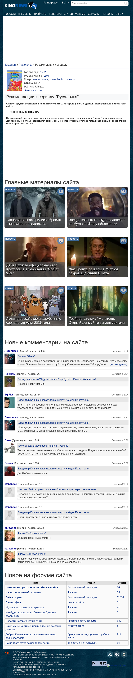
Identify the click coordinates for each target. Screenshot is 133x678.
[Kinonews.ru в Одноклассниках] (124, 654)
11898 (120, 597)
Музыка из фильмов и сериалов (25, 607)
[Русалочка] (15, 80)
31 (118, 602)
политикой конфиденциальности (29, 664)
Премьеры (24, 14)
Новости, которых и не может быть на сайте (32, 587)
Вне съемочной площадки (82, 587)
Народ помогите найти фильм (23, 592)
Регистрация (50, 2)
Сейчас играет (14, 597)
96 (118, 642)
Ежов (8, 440)
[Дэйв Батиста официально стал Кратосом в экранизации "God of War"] (35, 257)
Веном (9, 463)
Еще (119, 14)
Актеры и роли (33, 90)
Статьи (68, 14)
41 (118, 607)
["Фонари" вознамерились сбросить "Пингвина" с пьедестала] (35, 207)
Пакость (10, 373)
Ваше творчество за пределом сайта (28, 642)
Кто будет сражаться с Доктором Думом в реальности (31, 614)
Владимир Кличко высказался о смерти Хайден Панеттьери (53, 399)
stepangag (11, 483)
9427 (120, 620)
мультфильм (40, 79)
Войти (65, 2)
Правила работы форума (82, 620)
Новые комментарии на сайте (46, 342)
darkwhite (10, 527)
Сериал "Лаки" (26, 356)
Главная (10, 64)
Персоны (107, 14)
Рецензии (55, 14)
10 (118, 592)
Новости (10, 14)
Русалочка (25, 64)
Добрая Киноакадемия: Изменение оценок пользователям (31, 636)
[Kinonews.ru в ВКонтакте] (117, 654)
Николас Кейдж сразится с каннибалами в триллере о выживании (56, 489)
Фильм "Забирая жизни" (31, 533)
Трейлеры (40, 14)
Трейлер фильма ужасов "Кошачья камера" (43, 445)
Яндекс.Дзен (13, 602)
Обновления (40, 652)
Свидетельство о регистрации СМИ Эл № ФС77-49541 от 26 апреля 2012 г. (43, 671)
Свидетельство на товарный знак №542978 (34, 674)
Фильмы (80, 14)
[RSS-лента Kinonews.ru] (110, 654)
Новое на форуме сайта (38, 575)
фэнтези (70, 79)
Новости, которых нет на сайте (24, 620)
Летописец (11, 350)
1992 (43, 72)
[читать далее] (118, 364)
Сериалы (93, 14)
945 (119, 587)
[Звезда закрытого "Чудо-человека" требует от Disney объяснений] (97, 207)
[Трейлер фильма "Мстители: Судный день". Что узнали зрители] (97, 306)
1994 (46, 75)
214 (119, 634)
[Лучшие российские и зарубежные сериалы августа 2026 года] (35, 306)
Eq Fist (9, 394)
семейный (57, 79)
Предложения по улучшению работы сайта (88, 635)
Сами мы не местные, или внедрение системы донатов (33, 627)
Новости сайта (76, 602)
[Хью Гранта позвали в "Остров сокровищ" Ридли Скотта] (97, 257)
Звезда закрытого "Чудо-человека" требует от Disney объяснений (56, 379)
